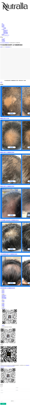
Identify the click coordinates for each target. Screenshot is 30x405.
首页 (2, 23)
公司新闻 (4, 28)
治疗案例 (3, 29)
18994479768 (3, 308)
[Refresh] (12, 401)
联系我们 (3, 34)
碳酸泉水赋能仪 (5, 32)
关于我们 (3, 25)
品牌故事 (3, 304)
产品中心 (3, 24)
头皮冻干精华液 (5, 33)
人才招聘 (3, 306)
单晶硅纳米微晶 (5, 30)
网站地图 (27, 365)
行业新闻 (4, 27)
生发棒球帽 (3, 41)
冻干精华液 (3, 40)
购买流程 (3, 291)
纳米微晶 (3, 39)
